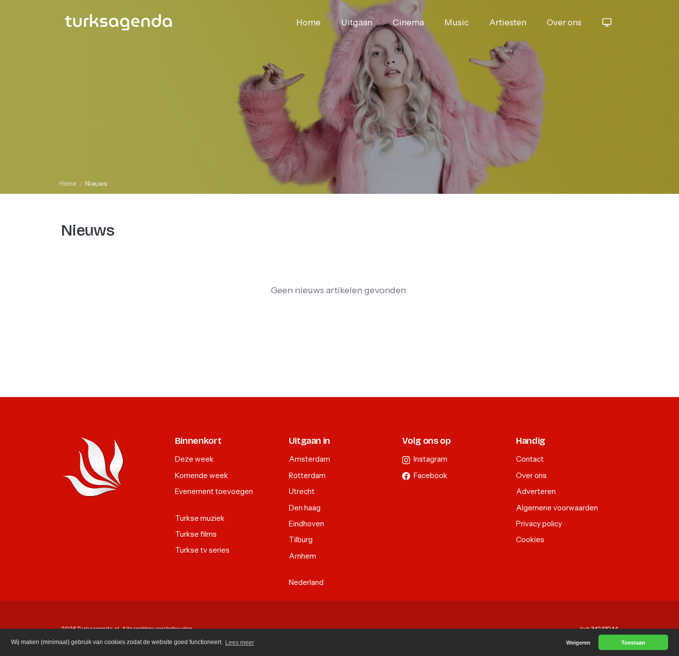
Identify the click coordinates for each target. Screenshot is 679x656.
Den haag (305, 507)
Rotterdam (307, 475)
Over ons (564, 22)
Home (308, 22)
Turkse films (196, 534)
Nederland (306, 582)
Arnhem (302, 556)
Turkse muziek (200, 518)
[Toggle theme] (607, 22)
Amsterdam (309, 459)
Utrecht (302, 491)
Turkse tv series (202, 550)
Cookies (530, 539)
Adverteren (536, 491)
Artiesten (507, 22)
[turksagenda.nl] (118, 22)
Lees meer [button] (239, 642)
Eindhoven (306, 523)
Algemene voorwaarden (557, 507)
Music (456, 22)
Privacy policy (539, 523)
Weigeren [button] (578, 643)
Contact (530, 459)
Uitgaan (356, 22)
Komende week (201, 475)
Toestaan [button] (633, 643)
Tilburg (301, 539)
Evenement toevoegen (214, 491)
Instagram (429, 459)
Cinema (408, 22)
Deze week (194, 459)
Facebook (429, 475)
